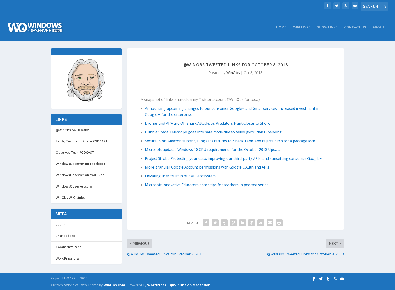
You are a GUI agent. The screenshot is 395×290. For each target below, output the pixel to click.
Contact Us (355, 27)
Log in (60, 224)
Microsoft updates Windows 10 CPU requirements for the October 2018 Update (213, 149)
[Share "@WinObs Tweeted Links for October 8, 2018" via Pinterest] (233, 222)
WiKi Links (301, 27)
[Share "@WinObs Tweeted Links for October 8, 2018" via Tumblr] (224, 222)
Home (281, 27)
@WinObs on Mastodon (190, 284)
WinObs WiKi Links (70, 197)
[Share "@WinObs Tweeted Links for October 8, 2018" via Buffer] (251, 222)
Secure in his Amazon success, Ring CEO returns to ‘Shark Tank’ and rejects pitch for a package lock (230, 140)
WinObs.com (114, 284)
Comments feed (69, 247)
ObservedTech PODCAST (75, 152)
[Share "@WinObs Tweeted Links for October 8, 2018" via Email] (270, 222)
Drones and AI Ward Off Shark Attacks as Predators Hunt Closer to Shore (207, 123)
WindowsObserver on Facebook (80, 163)
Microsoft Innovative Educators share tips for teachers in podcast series (206, 184)
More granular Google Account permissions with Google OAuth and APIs (207, 167)
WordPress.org (67, 258)
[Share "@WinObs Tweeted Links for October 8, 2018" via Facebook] (206, 222)
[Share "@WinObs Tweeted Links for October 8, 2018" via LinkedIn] (242, 222)
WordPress (156, 284)
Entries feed (65, 236)
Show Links (327, 27)
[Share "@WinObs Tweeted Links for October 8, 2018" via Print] (279, 222)
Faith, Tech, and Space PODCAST (82, 141)
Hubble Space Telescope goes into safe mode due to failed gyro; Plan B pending (213, 131)
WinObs (233, 72)
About (379, 27)
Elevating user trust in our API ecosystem (180, 175)
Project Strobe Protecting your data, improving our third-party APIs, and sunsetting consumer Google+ (233, 158)
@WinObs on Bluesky (72, 130)
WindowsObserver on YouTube (80, 175)
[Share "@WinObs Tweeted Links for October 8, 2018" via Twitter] (215, 222)
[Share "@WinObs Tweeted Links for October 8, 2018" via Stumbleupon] (260, 222)
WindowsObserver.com (74, 186)
